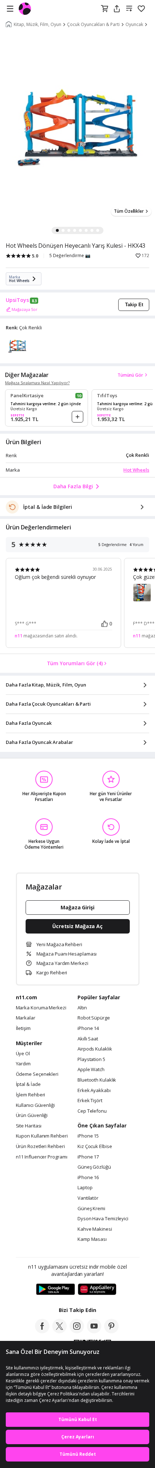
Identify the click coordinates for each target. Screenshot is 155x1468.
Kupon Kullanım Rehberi (42, 1136)
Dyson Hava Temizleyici (103, 1219)
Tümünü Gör (130, 375)
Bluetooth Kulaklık (97, 1080)
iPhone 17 (88, 1157)
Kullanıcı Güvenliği (35, 1105)
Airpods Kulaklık (95, 1049)
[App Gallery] (97, 1289)
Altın (82, 1008)
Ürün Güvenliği (32, 1115)
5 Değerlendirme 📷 (69, 256)
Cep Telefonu (92, 1111)
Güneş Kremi (91, 1209)
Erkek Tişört (90, 1101)
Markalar (25, 1018)
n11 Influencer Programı (41, 1157)
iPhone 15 (88, 1136)
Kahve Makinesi (95, 1229)
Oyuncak (134, 24)
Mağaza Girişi (77, 907)
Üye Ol (23, 1054)
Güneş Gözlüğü (94, 1167)
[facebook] (42, 1331)
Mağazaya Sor (24, 309)
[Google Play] (55, 1289)
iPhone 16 (88, 1178)
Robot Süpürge (94, 1018)
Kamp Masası (92, 1239)
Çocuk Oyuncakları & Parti (93, 24)
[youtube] (94, 1331)
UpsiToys (17, 300)
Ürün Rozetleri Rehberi (40, 1146)
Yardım (23, 1064)
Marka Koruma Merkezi (41, 1008)
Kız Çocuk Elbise (95, 1146)
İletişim (23, 1028)
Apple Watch (91, 1070)
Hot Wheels (136, 470)
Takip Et (134, 304)
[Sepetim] (104, 9)
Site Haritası (29, 1126)
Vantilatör (88, 1198)
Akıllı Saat (88, 1039)
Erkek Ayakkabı (94, 1091)
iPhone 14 (88, 1028)
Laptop (85, 1188)
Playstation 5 (91, 1059)
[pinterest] (111, 1331)
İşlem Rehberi (30, 1095)
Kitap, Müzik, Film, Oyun (37, 24)
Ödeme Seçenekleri (37, 1074)
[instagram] (77, 1331)
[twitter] (59, 1331)
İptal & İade (28, 1084)
